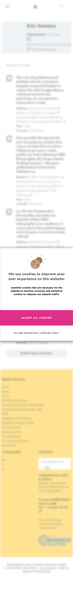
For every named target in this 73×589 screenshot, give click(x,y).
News (5, 391)
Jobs (5, 387)
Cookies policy (12, 431)
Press (5, 396)
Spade (26, 571)
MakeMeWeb (43, 571)
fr (3, 464)
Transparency (11, 436)
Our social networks (15, 440)
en (61, 6)
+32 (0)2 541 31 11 (52, 461)
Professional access (15, 400)
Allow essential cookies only (36, 333)
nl (3, 468)
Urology (54, 34)
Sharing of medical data (18, 422)
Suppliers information (16, 418)
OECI (5, 413)
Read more (36, 302)
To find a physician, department (23, 404)
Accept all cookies (36, 317)
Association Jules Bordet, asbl (22, 409)
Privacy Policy (11, 427)
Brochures (9, 445)
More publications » (36, 353)
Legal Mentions (48, 567)
